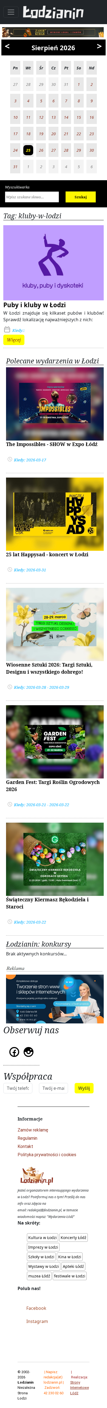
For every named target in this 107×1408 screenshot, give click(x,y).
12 (41, 117)
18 (28, 133)
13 (53, 117)
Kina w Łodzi (69, 1256)
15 (79, 117)
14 (66, 117)
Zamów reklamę (33, 1130)
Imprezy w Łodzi (43, 1247)
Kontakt (25, 1146)
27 (53, 150)
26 (41, 150)
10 (15, 117)
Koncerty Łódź (73, 1237)
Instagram (37, 1321)
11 (28, 117)
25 (28, 150)
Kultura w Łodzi (42, 1237)
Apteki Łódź (73, 1266)
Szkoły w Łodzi (41, 1256)
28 (66, 150)
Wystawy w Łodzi (43, 1266)
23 (91, 133)
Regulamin (27, 1138)
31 (15, 166)
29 (79, 150)
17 (15, 133)
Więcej (14, 340)
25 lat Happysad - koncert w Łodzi (47, 554)
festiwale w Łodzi (69, 1276)
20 (53, 133)
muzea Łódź (39, 1276)
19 (41, 133)
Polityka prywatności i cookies (47, 1154)
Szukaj (81, 196)
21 (66, 133)
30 (91, 150)
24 (15, 150)
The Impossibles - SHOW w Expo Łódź (51, 444)
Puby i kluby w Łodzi (34, 305)
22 (79, 133)
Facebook (36, 1308)
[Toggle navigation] (11, 12)
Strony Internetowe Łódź (79, 1387)
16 (91, 117)
